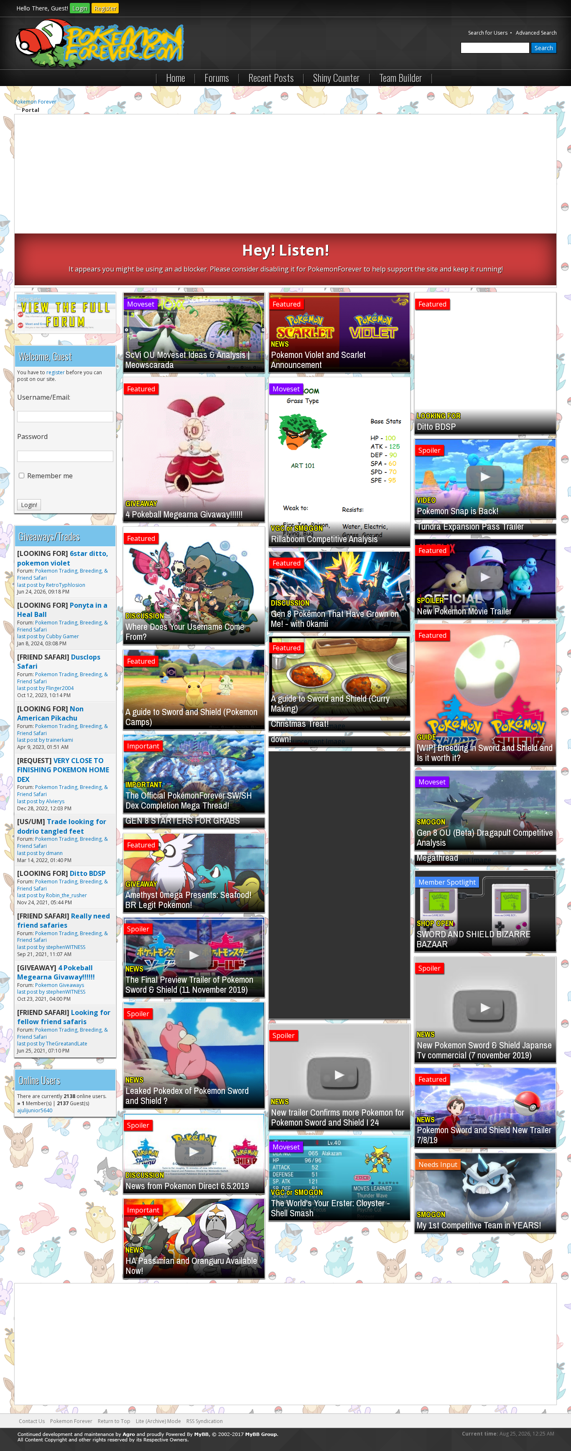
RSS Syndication (204, 1421)
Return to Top (114, 1421)
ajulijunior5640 (34, 1110)
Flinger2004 (60, 688)
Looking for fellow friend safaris (63, 1017)
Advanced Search (536, 32)
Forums (216, 77)
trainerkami (59, 739)
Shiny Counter (336, 77)
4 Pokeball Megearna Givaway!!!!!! (56, 972)
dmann (54, 853)
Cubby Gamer (62, 636)
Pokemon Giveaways (59, 985)
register (55, 372)
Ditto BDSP (88, 873)
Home (175, 77)
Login (79, 8)
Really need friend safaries (63, 920)
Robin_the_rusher (66, 895)
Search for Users (487, 32)
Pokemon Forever (35, 101)
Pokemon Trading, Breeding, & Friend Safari (62, 574)
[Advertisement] (285, 175)
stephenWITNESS (65, 947)
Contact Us (32, 1421)
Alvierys (55, 801)
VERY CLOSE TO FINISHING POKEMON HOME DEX (63, 770)
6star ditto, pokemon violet (62, 558)
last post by (31, 585)
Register (105, 8)
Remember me (49, 475)
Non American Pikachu (50, 713)
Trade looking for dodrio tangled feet (61, 826)
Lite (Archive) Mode (158, 1421)
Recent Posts (271, 77)
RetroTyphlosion (65, 585)
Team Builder (400, 77)
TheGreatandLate (66, 1043)
